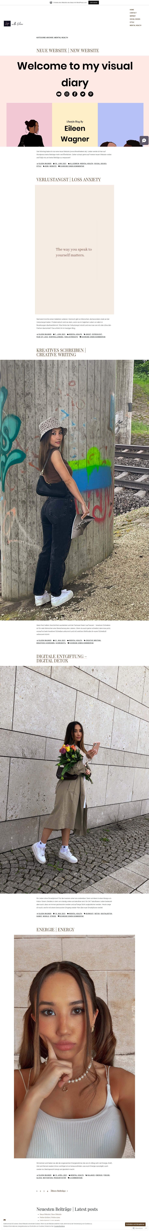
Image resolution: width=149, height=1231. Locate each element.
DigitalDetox (106, 913)
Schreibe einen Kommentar (72, 166)
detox (97, 913)
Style (132, 22)
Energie (99, 1175)
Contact (133, 13)
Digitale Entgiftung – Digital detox (61, 658)
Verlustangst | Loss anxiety (68, 179)
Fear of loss (42, 337)
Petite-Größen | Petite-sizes (50, 1217)
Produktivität (60, 1178)
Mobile (46, 916)
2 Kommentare (76, 1178)
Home (132, 10)
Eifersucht (97, 334)
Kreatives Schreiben (45, 643)
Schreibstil (61, 643)
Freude (106, 1175)
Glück (39, 1178)
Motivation (48, 1178)
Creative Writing (93, 640)
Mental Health (135, 25)
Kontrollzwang (56, 337)
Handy (39, 916)
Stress (53, 916)
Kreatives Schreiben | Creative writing (61, 352)
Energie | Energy (55, 929)
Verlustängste (71, 337)
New (47, 166)
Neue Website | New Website (67, 50)
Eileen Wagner (45, 163)
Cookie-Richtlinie (59, 1226)
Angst (88, 334)
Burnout (90, 913)
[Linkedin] (4, 1220)
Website (53, 166)
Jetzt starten (93, 2)
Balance (91, 1175)
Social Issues (135, 19)
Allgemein (74, 163)
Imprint (133, 16)
